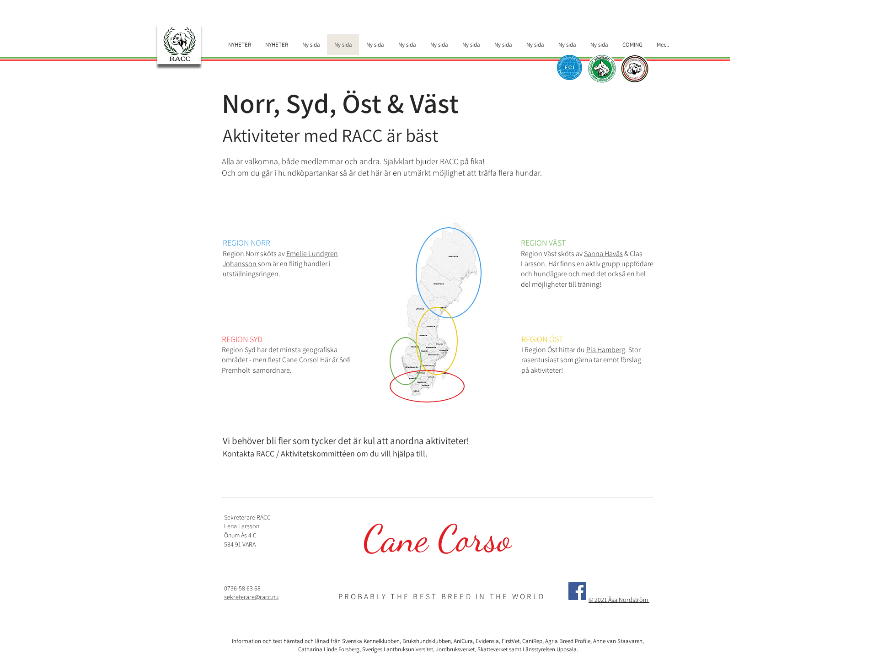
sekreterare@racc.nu (251, 597)
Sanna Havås (603, 253)
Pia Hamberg (605, 349)
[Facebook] (577, 591)
